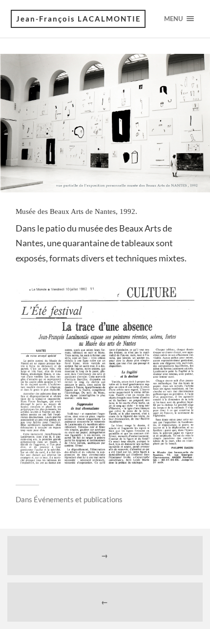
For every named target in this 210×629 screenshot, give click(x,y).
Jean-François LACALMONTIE (78, 18)
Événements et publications (78, 499)
